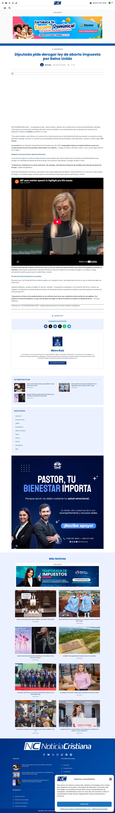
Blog (16, 449)
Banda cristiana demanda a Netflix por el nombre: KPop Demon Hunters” (40, 395)
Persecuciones (19, 419)
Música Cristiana (20, 430)
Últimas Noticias (22, 379)
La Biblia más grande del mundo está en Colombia (79, 656)
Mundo (17, 441)
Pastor (17, 434)
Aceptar (84, 804)
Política (17, 438)
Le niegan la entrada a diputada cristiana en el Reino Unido (79, 692)
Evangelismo (19, 427)
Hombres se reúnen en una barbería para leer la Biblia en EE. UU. (35, 730)
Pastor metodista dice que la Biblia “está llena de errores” (40, 384)
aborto (30, 132)
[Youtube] (6, 3)
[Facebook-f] (3, 3)
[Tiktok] (16, 3)
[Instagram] (13, 3)
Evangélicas (19, 445)
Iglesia (17, 423)
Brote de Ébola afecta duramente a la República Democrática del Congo (84, 384)
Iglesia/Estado (58, 49)
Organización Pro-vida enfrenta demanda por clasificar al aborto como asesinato (79, 730)
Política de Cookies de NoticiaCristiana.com (75, 809)
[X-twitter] (9, 3)
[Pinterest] (66, 755)
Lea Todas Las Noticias (57, 362)
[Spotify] (71, 755)
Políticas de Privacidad (99, 809)
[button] (110, 779)
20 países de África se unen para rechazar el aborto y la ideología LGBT (35, 693)
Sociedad (18, 416)
